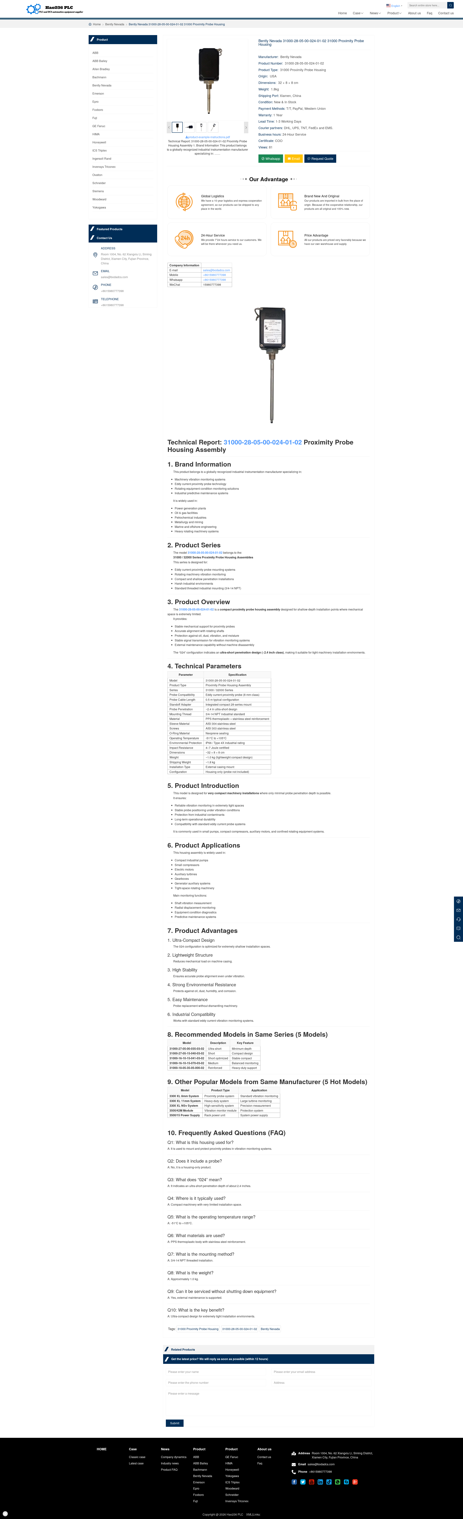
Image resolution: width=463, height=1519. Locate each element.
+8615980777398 (112, 291)
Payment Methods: (271, 108)
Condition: (265, 102)
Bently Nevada (114, 24)
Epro (95, 101)
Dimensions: (267, 82)
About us (414, 12)
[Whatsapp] (458, 901)
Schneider (99, 183)
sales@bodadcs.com (114, 277)
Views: (263, 147)
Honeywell (99, 142)
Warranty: (265, 115)
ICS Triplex (99, 150)
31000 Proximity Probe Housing (198, 1329)
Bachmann (99, 77)
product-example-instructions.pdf (209, 137)
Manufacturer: (268, 56)
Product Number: (270, 63)
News (374, 12)
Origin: (263, 76)
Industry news (170, 1463)
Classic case (137, 1457)
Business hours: (270, 134)
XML (249, 1514)
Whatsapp (273, 158)
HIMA (96, 134)
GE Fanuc (98, 126)
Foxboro (97, 110)
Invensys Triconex (104, 167)
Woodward (99, 199)
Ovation (97, 175)
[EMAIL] (458, 910)
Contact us (446, 12)
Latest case (136, 1463)
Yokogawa (99, 207)
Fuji (94, 118)
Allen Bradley (101, 69)
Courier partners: (270, 127)
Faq (429, 12)
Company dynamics (173, 1457)
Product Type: (268, 69)
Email (296, 158)
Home (342, 12)
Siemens (98, 191)
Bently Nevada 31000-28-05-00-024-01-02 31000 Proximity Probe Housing (177, 24)
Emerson (98, 93)
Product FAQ (169, 1469)
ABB (95, 53)
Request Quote (322, 158)
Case (356, 12)
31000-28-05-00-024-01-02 (263, 441)
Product (393, 12)
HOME (102, 1449)
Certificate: (266, 140)
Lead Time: (266, 121)
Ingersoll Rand (101, 158)
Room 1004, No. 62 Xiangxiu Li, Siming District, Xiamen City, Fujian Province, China (126, 258)
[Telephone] (458, 919)
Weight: (263, 89)
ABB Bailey (99, 61)
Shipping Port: (268, 95)
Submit (174, 1423)
